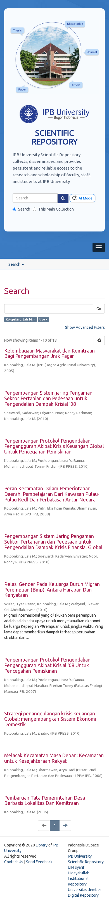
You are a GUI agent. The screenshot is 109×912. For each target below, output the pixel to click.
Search (24, 209)
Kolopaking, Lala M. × (20, 319)
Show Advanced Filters (85, 327)
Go (98, 309)
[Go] (62, 198)
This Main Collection (56, 209)
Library (42, 845)
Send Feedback (39, 862)
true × (43, 319)
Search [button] (14, 264)
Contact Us (13, 862)
